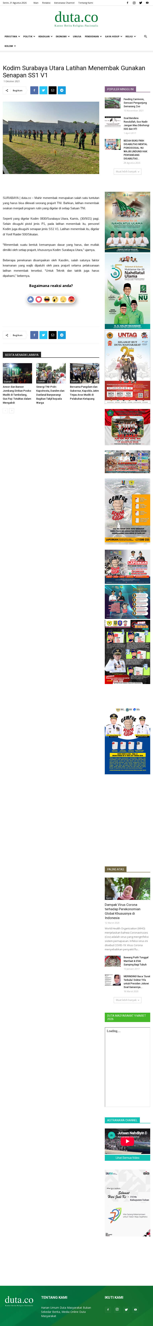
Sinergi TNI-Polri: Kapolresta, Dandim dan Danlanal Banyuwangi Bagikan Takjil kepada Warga (50, 394)
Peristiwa (11, 36)
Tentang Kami (85, 2)
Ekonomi (61, 36)
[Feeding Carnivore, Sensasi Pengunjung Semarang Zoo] (113, 102)
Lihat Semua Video (127, 1157)
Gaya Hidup (112, 36)
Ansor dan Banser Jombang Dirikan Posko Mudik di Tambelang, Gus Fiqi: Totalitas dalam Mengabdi (17, 394)
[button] (145, 36)
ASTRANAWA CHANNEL (122, 1120)
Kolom (9, 45)
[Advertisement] (51, 185)
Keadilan (44, 36)
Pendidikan (92, 36)
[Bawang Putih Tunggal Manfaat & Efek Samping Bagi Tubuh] (113, 961)
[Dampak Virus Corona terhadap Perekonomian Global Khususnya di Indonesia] (127, 889)
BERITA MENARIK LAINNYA (22, 355)
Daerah (7, 381)
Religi (129, 36)
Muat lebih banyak (126, 171)
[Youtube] (147, 3)
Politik (27, 36)
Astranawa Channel (64, 2)
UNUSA (77, 36)
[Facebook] (127, 3)
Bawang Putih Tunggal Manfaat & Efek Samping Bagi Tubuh (136, 961)
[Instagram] (134, 3)
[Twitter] (141, 3)
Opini (109, 898)
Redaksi (46, 2)
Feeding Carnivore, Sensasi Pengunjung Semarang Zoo (135, 103)
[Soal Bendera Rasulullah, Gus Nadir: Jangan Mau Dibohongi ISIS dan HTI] (113, 121)
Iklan (35, 2)
